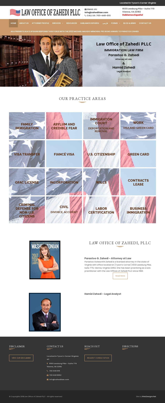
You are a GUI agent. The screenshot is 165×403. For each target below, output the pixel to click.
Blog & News (129, 23)
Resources (71, 23)
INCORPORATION (64, 182)
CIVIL (64, 207)
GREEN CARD (138, 154)
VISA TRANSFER (27, 154)
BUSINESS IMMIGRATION (138, 210)
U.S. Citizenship (101, 154)
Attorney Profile (40, 23)
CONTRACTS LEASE (138, 182)
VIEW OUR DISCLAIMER (21, 358)
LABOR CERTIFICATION (101, 210)
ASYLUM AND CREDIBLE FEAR (64, 126)
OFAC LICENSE (27, 182)
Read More (120, 276)
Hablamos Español (89, 23)
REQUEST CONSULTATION (98, 358)
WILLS (101, 182)
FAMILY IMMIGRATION (27, 126)
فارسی (105, 23)
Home (13, 23)
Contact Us (145, 23)
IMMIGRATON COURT (101, 121)
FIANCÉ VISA (64, 154)
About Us (24, 23)
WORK (138, 123)
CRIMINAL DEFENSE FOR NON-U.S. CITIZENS (26, 210)
